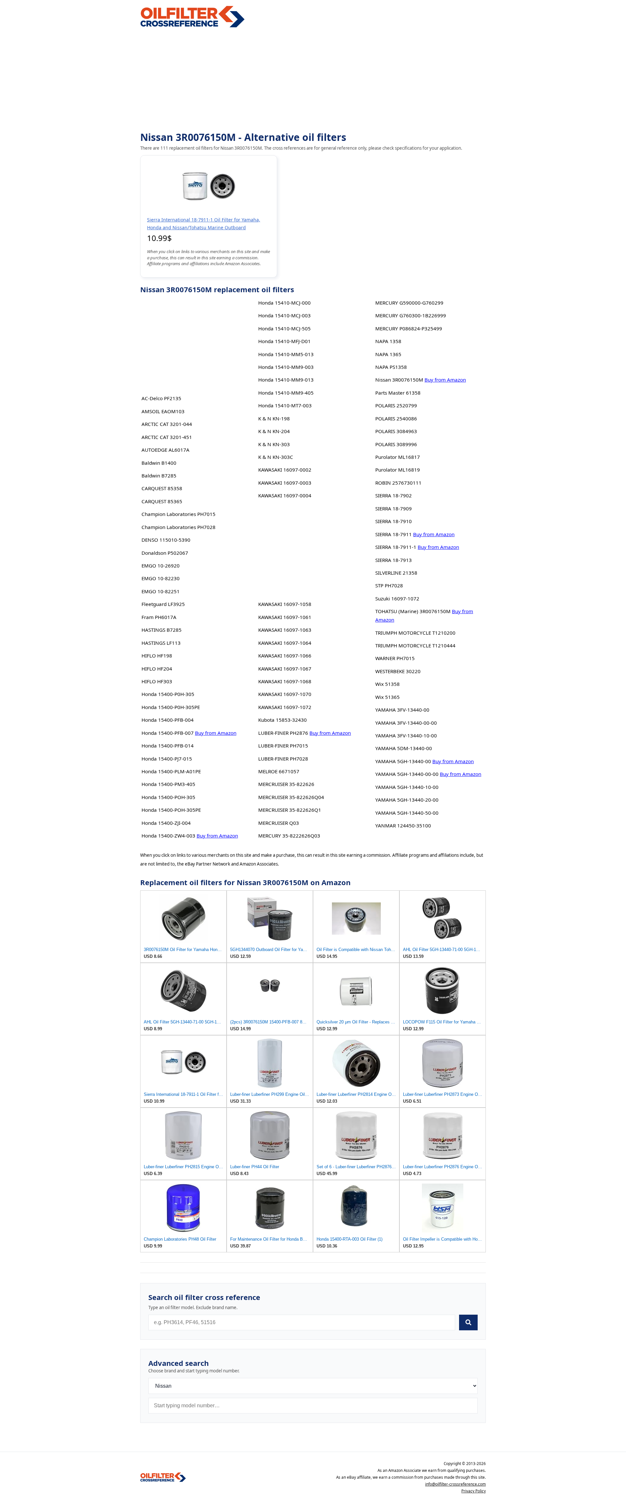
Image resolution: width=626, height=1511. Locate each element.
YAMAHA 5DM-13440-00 (403, 748)
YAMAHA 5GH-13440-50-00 (407, 812)
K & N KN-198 (274, 418)
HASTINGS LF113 (161, 643)
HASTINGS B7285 (162, 630)
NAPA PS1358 (391, 367)
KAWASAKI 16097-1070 (284, 694)
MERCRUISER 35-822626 (286, 784)
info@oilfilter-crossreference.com (455, 1484)
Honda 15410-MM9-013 (286, 379)
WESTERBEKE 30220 (398, 671)
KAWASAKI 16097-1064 (284, 643)
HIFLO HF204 (157, 668)
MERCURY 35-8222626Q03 (289, 835)
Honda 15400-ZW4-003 (168, 835)
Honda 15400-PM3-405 (168, 784)
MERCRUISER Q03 (278, 823)
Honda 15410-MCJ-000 (284, 302)
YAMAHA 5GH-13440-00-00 (407, 774)
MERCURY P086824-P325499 (408, 328)
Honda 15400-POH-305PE (171, 810)
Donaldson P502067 (165, 553)
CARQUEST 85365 (162, 501)
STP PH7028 (389, 585)
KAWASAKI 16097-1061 (284, 617)
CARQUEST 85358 (162, 488)
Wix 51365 (387, 697)
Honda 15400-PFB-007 (168, 733)
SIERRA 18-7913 (393, 560)
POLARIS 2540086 (396, 418)
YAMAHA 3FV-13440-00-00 (406, 722)
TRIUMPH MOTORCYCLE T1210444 (415, 645)
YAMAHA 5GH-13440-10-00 (407, 787)
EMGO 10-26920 (161, 565)
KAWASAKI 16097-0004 (284, 495)
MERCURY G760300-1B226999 (410, 315)
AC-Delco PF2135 (161, 398)
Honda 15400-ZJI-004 (166, 823)
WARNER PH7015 (395, 658)
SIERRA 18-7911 (393, 534)
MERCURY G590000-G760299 (409, 302)
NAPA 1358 (388, 341)
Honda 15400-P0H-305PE (171, 707)
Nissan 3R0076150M (399, 379)
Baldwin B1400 (159, 463)
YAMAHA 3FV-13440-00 (402, 709)
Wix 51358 (387, 684)
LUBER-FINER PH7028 (283, 758)
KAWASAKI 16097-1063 (284, 630)
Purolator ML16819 (397, 469)
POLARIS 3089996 (396, 444)
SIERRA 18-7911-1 (395, 547)
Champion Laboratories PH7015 (179, 514)
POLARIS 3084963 (396, 431)
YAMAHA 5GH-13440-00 (403, 761)
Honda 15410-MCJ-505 (284, 328)
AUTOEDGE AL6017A (165, 449)
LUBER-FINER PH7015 (283, 745)
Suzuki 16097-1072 (397, 598)
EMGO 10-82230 (161, 578)
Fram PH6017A (159, 617)
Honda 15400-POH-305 (168, 797)
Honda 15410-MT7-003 (285, 405)
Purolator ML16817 (397, 457)
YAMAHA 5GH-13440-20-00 (407, 799)
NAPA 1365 (388, 354)
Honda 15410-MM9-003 (286, 367)
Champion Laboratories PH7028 (179, 527)
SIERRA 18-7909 (393, 508)
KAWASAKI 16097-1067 (284, 668)
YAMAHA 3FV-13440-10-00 (406, 735)
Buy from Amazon (215, 733)
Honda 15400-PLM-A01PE (171, 771)
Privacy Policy (473, 1490)
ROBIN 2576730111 (398, 482)
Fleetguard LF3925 (163, 604)
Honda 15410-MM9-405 (286, 392)
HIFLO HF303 (157, 681)
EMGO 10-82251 (161, 591)
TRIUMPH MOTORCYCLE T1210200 (415, 632)
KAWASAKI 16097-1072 (284, 707)
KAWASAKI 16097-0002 (284, 469)
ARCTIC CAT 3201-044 (167, 424)
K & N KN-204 (274, 431)
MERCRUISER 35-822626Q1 (289, 810)
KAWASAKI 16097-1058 (284, 604)
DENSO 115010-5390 (166, 539)
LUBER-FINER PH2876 (283, 733)
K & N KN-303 (274, 444)
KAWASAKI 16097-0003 (284, 482)
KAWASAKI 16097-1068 (284, 681)
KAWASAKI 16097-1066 (284, 655)
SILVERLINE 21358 (396, 572)
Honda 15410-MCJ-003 (284, 315)
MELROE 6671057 (278, 771)
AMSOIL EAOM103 (163, 411)
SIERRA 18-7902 (393, 495)
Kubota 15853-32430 (282, 720)
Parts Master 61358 (398, 392)
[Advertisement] (313, 80)
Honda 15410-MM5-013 (286, 354)
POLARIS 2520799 (396, 405)
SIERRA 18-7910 (393, 521)
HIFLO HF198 (157, 655)
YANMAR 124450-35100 (403, 825)
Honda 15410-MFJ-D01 (284, 341)
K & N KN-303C (275, 457)
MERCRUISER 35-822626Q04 (291, 797)
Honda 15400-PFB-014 (168, 745)
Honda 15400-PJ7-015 (167, 758)
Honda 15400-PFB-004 (168, 720)
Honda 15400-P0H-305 (168, 694)
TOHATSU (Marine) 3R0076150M (413, 611)
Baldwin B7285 (159, 475)
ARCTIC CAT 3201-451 (167, 437)
